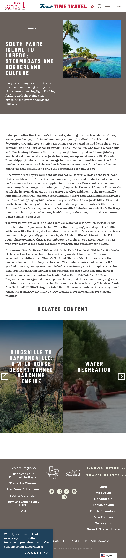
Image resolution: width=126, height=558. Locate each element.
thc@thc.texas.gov (99, 541)
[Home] (63, 6)
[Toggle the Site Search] (100, 6)
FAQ (22, 511)
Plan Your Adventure (22, 489)
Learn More (35, 546)
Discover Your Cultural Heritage (22, 475)
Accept (33, 553)
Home (32, 28)
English (109, 556)
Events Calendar (22, 495)
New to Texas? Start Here (23, 503)
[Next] (121, 376)
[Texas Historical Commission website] (15, 6)
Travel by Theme (22, 483)
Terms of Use (103, 505)
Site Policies (103, 517)
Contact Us (103, 499)
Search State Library (103, 529)
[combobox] (108, 555)
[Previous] (4, 376)
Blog (103, 486)
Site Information (103, 511)
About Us (103, 493)
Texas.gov (103, 523)
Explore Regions (23, 468)
